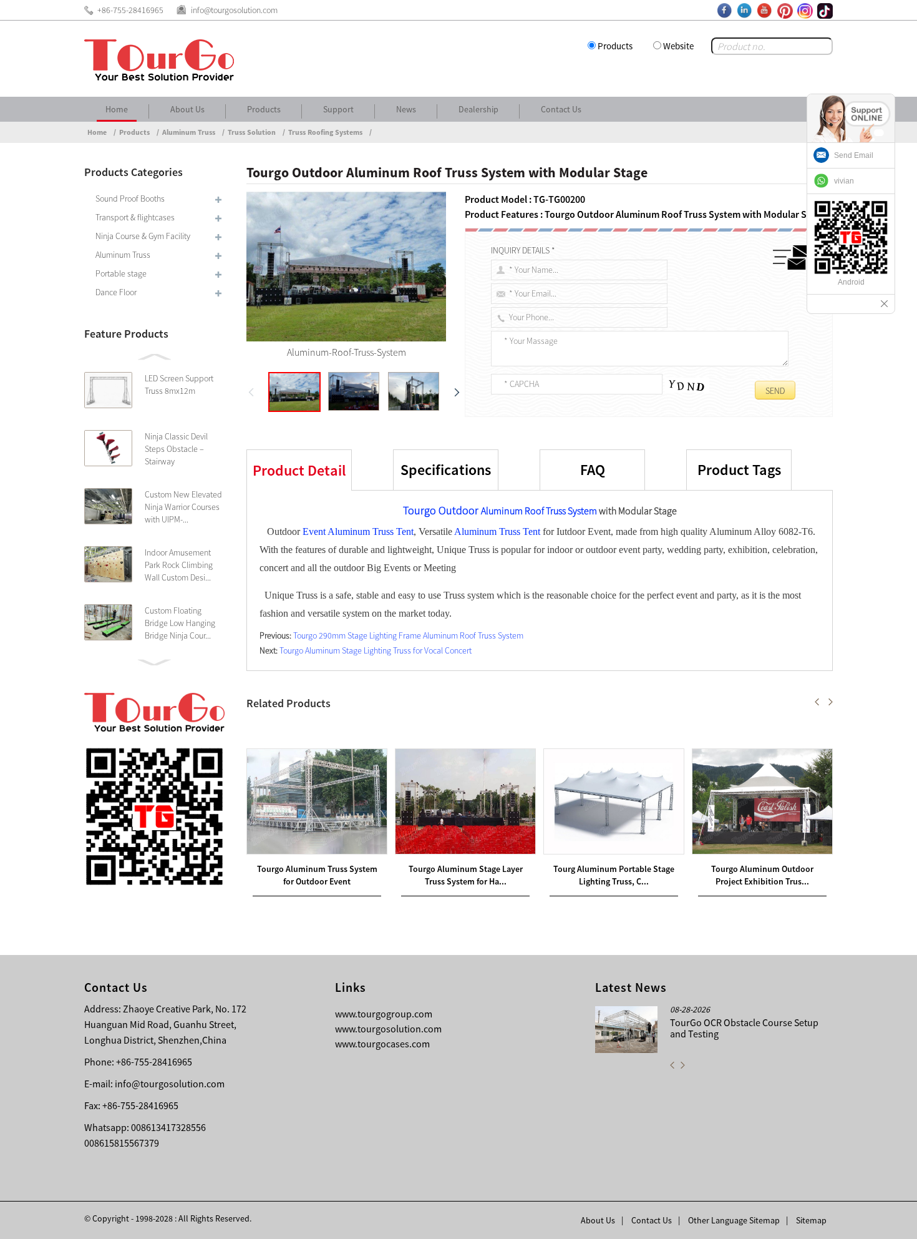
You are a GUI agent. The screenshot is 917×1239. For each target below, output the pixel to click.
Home (116, 109)
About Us (187, 109)
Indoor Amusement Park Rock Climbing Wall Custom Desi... (179, 565)
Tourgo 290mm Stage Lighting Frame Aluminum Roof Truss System (408, 635)
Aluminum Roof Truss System (539, 510)
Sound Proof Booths (130, 198)
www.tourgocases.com (382, 1043)
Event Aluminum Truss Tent (358, 531)
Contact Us (561, 109)
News (406, 109)
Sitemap (811, 1220)
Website (678, 46)
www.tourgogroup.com (383, 1013)
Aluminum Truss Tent (497, 531)
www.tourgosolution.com (388, 1028)
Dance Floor (116, 292)
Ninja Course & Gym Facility (142, 236)
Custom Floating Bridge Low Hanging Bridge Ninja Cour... (180, 623)
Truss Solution (252, 132)
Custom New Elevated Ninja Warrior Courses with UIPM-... (183, 507)
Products (615, 46)
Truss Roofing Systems (325, 132)
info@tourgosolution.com (170, 1083)
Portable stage (121, 273)
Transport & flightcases (135, 217)
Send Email (853, 155)
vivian (844, 181)
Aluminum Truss (188, 132)
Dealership (478, 109)
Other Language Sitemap (734, 1220)
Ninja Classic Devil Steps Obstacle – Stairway (176, 449)
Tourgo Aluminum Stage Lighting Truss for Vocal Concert (375, 650)
